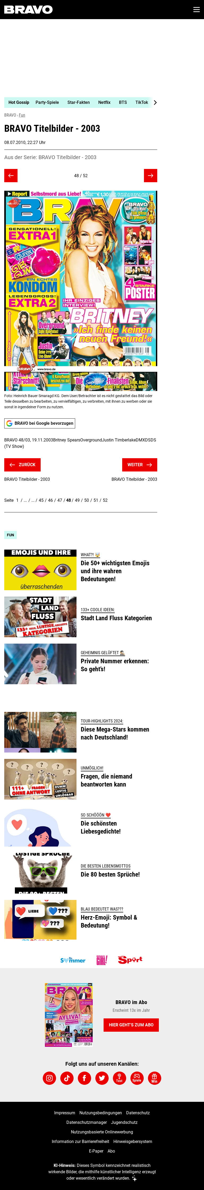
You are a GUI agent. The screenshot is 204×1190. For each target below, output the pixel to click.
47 (59, 500)
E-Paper (96, 1151)
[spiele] (137, 1078)
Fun (22, 115)
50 (86, 500)
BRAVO (10, 115)
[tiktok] (67, 1078)
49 (77, 500)
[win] (154, 1078)
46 (50, 500)
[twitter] (102, 1078)
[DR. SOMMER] (73, 960)
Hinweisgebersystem (132, 1141)
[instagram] (49, 1078)
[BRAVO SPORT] (131, 960)
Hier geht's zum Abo (131, 1024)
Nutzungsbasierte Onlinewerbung (102, 1131)
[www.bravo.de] (28, 9)
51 (96, 500)
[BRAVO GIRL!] (102, 960)
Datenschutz (138, 1112)
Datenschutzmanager (86, 1122)
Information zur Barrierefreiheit (80, 1141)
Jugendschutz (124, 1122)
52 (105, 500)
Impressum (64, 1112)
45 (41, 500)
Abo (111, 1151)
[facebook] (84, 1078)
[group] (78, 102)
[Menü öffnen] (196, 9)
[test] (119, 1078)
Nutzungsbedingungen (100, 1112)
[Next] (152, 102)
